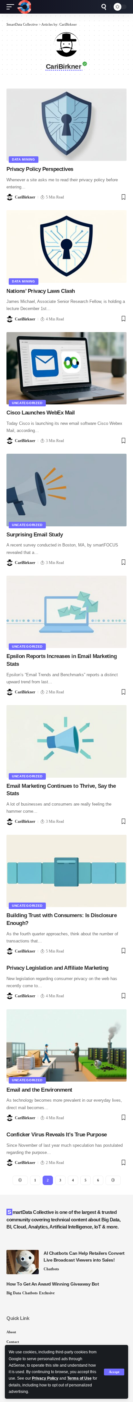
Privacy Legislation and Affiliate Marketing (57, 968)
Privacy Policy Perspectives (39, 169)
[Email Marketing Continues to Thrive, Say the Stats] (66, 741)
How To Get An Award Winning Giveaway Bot (52, 1284)
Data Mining (23, 159)
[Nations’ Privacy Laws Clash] (66, 246)
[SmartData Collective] (24, 7)
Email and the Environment (39, 1090)
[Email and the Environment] (66, 1045)
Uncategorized (27, 403)
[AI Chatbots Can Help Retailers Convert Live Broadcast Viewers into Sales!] (22, 1262)
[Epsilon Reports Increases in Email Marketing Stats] (66, 612)
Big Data (13, 1293)
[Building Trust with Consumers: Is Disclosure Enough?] (66, 871)
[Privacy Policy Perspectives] (66, 125)
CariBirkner (25, 197)
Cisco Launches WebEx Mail (40, 413)
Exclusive (47, 1293)
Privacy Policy (45, 1378)
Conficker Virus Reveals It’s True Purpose (56, 1135)
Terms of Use (79, 1378)
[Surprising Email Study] (66, 490)
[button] (114, 1372)
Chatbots (51, 1269)
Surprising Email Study (34, 535)
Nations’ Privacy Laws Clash (40, 291)
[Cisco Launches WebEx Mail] (66, 368)
